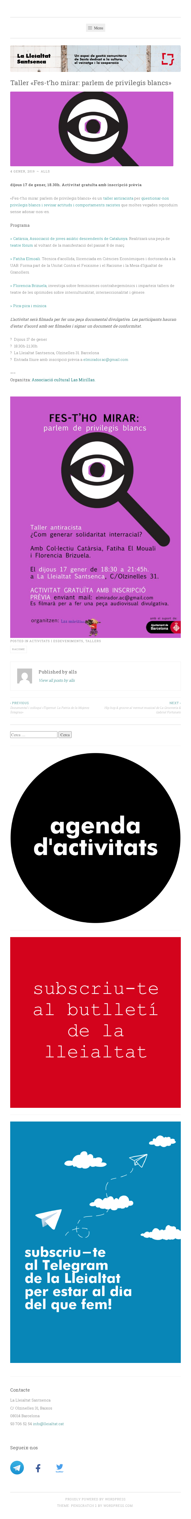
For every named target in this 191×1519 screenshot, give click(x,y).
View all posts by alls (57, 680)
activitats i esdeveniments (56, 641)
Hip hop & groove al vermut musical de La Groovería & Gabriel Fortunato (142, 707)
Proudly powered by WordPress (95, 1499)
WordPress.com (118, 1506)
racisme (18, 649)
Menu (98, 27)
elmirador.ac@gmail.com (105, 359)
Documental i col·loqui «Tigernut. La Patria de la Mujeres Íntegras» (49, 707)
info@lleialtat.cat (48, 1423)
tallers (93, 641)
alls (45, 171)
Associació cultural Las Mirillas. (64, 379)
